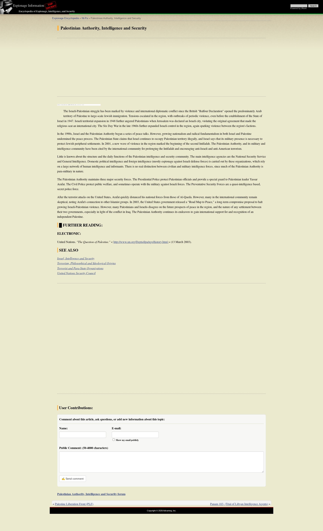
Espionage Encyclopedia (65, 18)
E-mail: (116, 428)
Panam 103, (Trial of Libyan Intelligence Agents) (239, 504)
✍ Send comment (73, 478)
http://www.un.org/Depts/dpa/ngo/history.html (140, 242)
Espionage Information (28, 5)
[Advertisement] (161, 67)
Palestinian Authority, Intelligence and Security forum (91, 494)
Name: (63, 428)
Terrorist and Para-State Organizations (80, 268)
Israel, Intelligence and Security (75, 258)
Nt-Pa (85, 18)
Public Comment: (83, 448)
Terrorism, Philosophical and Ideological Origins (86, 263)
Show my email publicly (127, 440)
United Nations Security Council (76, 273)
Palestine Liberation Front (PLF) (74, 504)
